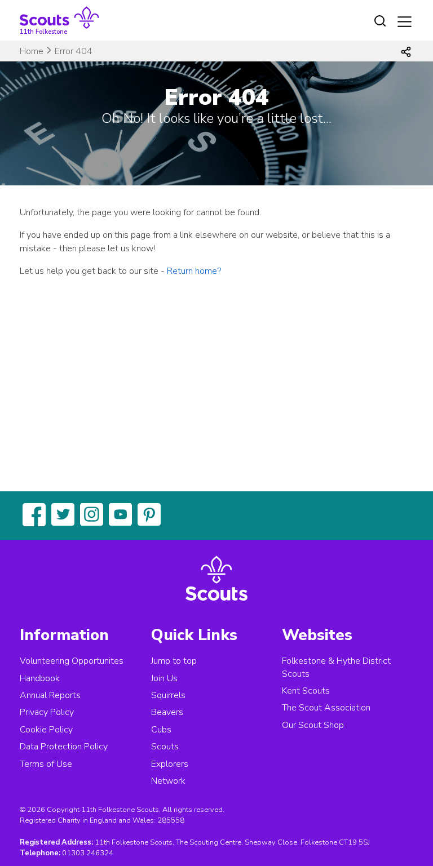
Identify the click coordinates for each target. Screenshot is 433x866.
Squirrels (168, 695)
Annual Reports (50, 695)
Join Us (164, 678)
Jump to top (174, 661)
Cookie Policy (46, 729)
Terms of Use (46, 764)
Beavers (167, 712)
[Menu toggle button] (404, 21)
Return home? (194, 271)
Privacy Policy (47, 712)
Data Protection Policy (64, 746)
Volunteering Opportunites (71, 661)
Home (31, 51)
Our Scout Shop (313, 725)
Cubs (161, 729)
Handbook (40, 678)
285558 (170, 820)
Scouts (165, 746)
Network (168, 781)
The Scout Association (326, 707)
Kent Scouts (306, 691)
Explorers (169, 764)
